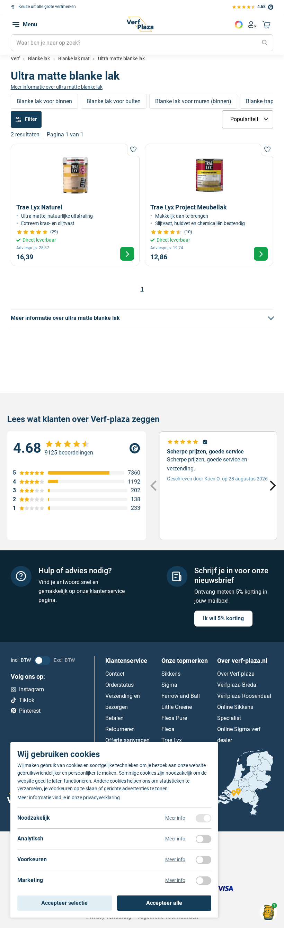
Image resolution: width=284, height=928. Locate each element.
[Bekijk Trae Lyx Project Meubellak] (209, 205)
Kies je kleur (239, 24)
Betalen (114, 718)
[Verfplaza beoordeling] (76, 448)
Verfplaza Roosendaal (244, 696)
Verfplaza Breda (236, 685)
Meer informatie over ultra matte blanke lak (57, 87)
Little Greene (176, 707)
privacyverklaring (101, 797)
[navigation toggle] (16, 24)
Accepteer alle (164, 903)
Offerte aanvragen (127, 740)
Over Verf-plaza (236, 673)
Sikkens (170, 673)
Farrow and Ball (180, 696)
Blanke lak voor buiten (114, 101)
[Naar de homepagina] (140, 24)
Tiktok (26, 700)
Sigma (169, 685)
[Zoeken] (264, 43)
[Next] (272, 485)
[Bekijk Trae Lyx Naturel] (75, 205)
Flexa (168, 729)
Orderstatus (119, 685)
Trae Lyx (171, 740)
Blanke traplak (263, 101)
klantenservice (107, 591)
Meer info (175, 818)
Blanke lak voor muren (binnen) (193, 101)
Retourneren (120, 729)
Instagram (31, 689)
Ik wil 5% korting (223, 618)
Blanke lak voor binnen (44, 101)
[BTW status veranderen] (42, 660)
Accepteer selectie (64, 903)
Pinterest (30, 710)
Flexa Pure (174, 718)
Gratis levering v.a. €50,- (152, 6)
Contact (114, 673)
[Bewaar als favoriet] (133, 150)
